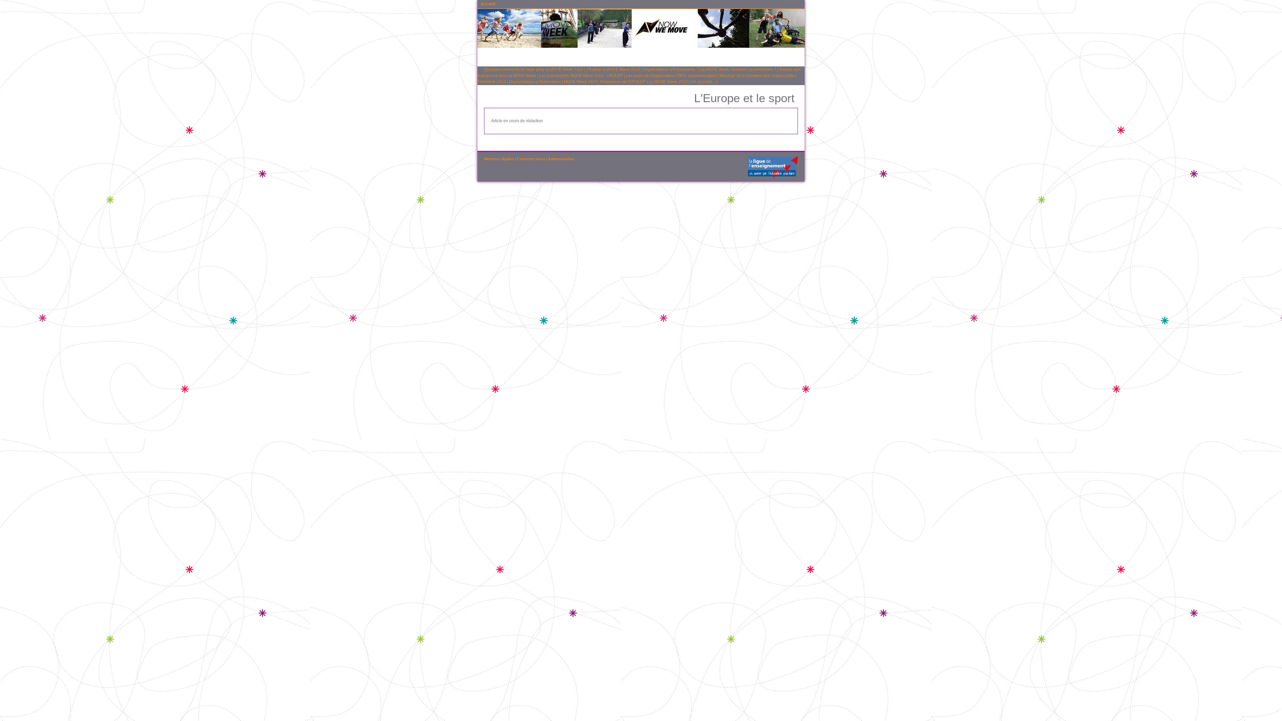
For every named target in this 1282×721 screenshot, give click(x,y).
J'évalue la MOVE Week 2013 (613, 69)
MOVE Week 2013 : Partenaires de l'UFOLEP (605, 81)
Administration (561, 159)
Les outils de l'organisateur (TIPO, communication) (671, 75)
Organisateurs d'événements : (670, 69)
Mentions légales (499, 159)
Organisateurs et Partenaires (535, 81)
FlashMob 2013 (491, 81)
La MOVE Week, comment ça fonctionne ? (738, 69)
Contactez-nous (531, 159)
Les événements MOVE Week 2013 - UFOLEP (581, 75)
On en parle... (703, 81)
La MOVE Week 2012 (668, 81)
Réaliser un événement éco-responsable (757, 75)
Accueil (488, 4)
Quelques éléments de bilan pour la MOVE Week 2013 (533, 69)
